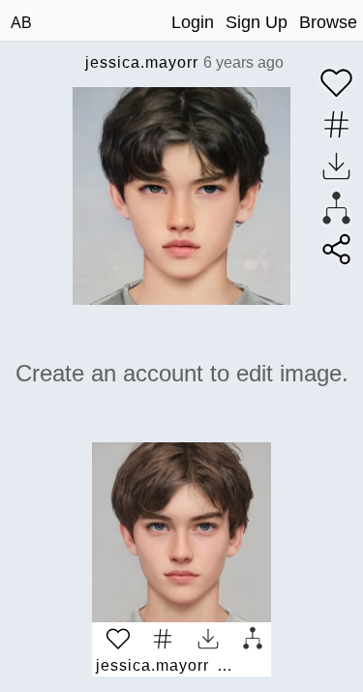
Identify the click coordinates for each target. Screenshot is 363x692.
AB (21, 23)
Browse (328, 22)
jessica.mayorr (141, 62)
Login (192, 22)
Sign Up (256, 22)
